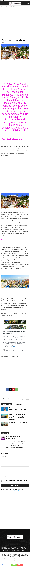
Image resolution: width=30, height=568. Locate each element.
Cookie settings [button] (6, 565)
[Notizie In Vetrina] (15, 3)
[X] (10, 389)
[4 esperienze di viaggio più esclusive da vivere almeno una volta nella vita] (4, 409)
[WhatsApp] (16, 389)
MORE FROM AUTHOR (17, 404)
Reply (7, 448)
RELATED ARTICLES (6, 404)
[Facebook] (7, 389)
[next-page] (4, 429)
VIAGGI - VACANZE (10, 6)
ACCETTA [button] (14, 564)
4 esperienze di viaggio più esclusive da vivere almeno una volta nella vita (19, 409)
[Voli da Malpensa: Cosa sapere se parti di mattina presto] (4, 424)
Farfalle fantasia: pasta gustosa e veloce (23, 398)
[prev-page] (2, 429)
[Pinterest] (13, 389)
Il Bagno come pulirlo (6, 398)
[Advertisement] (15, 23)
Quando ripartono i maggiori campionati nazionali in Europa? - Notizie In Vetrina (15, 437)
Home (3, 6)
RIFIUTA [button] (20, 564)
